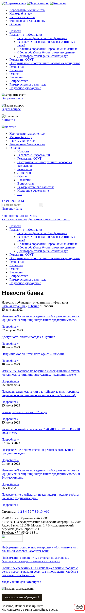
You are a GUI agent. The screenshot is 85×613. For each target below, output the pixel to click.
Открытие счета (12, 98)
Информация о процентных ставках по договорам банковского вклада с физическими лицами (35, 559)
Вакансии (16, 77)
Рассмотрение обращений (22, 597)
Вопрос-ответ (18, 81)
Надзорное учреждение (25, 88)
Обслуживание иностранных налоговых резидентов (44, 63)
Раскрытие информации (25, 34)
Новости (15, 31)
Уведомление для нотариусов (21, 581)
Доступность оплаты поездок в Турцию (28, 337)
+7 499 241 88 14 (13, 201)
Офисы (14, 73)
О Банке (15, 24)
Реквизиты (16, 66)
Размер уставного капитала (27, 84)
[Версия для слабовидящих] (79, 610)
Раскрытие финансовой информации (42, 38)
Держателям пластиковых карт (49, 219)
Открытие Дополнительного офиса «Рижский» (33, 354)
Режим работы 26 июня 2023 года (24, 412)
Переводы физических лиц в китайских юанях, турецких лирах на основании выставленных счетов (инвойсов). (40, 393)
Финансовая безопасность (27, 20)
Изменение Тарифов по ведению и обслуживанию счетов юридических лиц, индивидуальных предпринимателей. (41, 318)
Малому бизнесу (20, 13)
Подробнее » (10, 326)
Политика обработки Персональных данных (47, 48)
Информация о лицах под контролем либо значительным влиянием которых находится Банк (40, 549)
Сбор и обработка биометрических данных (46, 52)
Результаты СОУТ (21, 59)
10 (40, 511)
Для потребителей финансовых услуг (42, 56)
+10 (46, 511)
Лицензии (16, 70)
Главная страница (14, 306)
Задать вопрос (11, 109)
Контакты (8, 119)
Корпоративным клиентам (27, 10)
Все (19, 194)
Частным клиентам (22, 17)
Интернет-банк (12, 208)
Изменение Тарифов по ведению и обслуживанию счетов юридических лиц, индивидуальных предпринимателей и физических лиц (41, 474)
